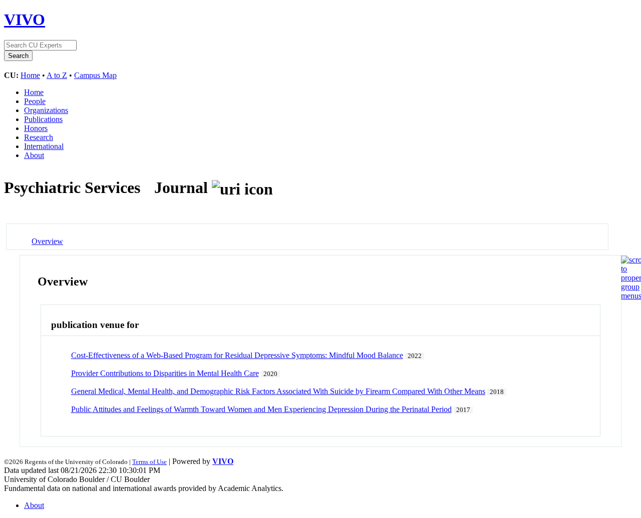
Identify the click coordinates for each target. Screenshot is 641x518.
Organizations (46, 110)
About (34, 155)
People (35, 101)
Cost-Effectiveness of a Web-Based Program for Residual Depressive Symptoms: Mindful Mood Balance (237, 355)
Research (38, 137)
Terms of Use (149, 462)
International (44, 146)
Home (30, 75)
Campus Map (95, 75)
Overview (47, 241)
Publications (43, 119)
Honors (36, 128)
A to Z (57, 75)
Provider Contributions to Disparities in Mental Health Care (165, 373)
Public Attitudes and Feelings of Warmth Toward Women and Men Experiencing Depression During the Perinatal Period (261, 409)
